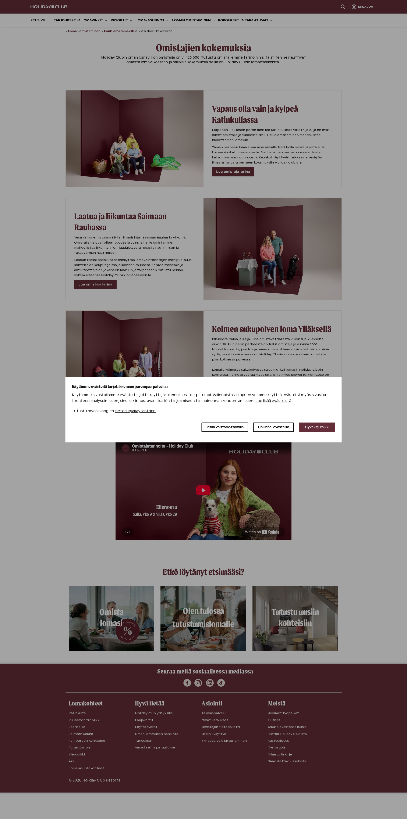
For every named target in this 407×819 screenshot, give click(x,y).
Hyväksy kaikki (317, 427)
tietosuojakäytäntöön (135, 411)
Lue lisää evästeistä (273, 401)
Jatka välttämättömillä (225, 427)
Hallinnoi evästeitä (273, 427)
